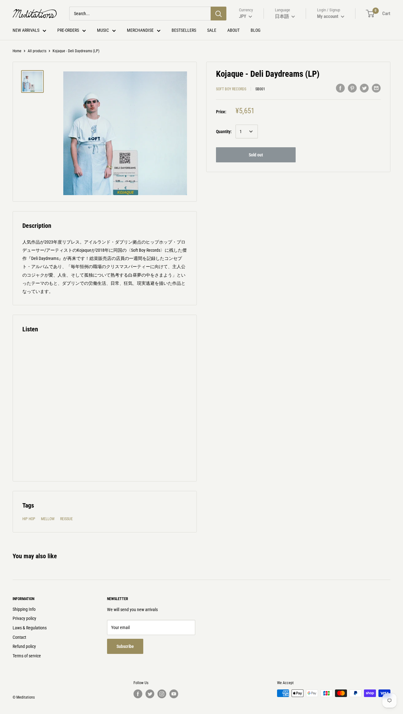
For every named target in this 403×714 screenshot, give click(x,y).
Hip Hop (28, 519)
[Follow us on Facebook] (137, 693)
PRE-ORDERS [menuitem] (68, 30)
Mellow (47, 519)
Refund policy (24, 646)
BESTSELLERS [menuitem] (184, 30)
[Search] (218, 13)
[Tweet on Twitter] (364, 88)
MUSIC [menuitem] (103, 30)
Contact (19, 637)
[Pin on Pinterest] (352, 88)
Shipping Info (24, 609)
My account (328, 16)
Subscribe (125, 646)
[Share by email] (376, 88)
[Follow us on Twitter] (149, 693)
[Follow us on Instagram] (161, 693)
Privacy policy (24, 618)
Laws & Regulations (30, 627)
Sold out (256, 154)
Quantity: (224, 131)
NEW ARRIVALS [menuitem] (26, 30)
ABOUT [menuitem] (233, 30)
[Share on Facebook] (340, 88)
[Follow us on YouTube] (173, 693)
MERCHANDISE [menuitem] (140, 30)
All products (37, 51)
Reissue (66, 519)
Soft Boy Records (231, 89)
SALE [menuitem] (211, 30)
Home (17, 51)
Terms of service (27, 655)
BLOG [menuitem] (255, 30)
